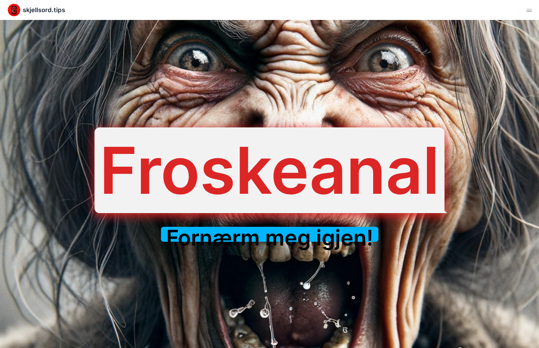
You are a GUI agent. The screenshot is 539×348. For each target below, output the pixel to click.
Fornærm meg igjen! (269, 238)
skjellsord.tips (44, 10)
